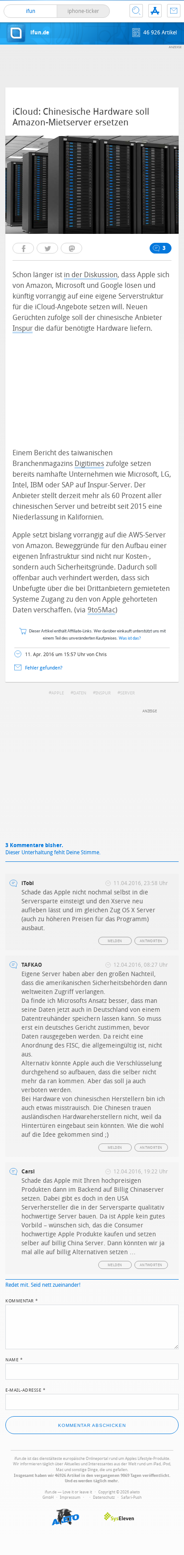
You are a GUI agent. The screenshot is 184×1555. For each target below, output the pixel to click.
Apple (57, 693)
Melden (115, 941)
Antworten (151, 941)
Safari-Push (131, 1497)
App (155, 10)
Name (14, 1359)
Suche (136, 10)
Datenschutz (104, 1497)
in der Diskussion (90, 274)
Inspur (23, 328)
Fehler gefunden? (44, 668)
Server (127, 693)
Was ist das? (130, 638)
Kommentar (21, 1300)
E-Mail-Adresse (25, 1389)
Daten (79, 693)
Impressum (70, 1497)
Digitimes (89, 463)
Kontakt (173, 10)
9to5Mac (101, 610)
